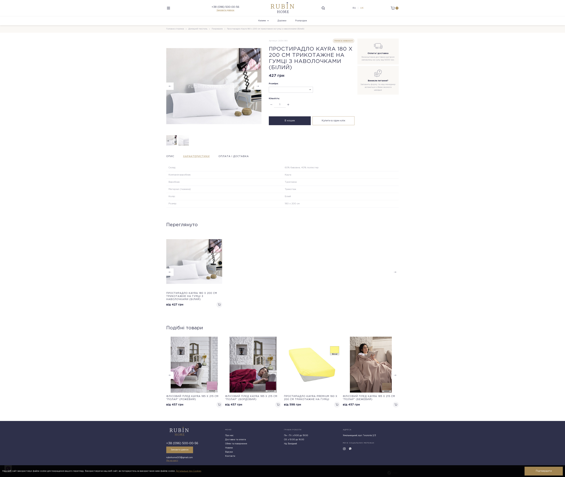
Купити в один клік (333, 121)
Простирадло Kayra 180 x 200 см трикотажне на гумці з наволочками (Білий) (191, 296)
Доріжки (281, 21)
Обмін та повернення (236, 444)
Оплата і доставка (233, 156)
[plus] (288, 104)
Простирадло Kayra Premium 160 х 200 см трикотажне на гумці (310, 398)
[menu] (168, 8)
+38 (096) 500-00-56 (225, 7)
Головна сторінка (175, 29)
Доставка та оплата (235, 440)
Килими (262, 21)
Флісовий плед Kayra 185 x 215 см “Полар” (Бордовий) (251, 398)
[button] (257, 86)
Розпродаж (301, 21)
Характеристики (196, 156)
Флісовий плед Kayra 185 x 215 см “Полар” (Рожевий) (192, 398)
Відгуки (229, 452)
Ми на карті (172, 461)
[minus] (271, 104)
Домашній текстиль (197, 29)
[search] (323, 8)
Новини (229, 448)
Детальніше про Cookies (188, 471)
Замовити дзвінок (225, 10)
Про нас (229, 435)
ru (354, 8)
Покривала (217, 29)
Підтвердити (544, 471)
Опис (170, 156)
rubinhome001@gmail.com (179, 457)
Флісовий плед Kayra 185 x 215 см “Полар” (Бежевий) (369, 398)
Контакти (230, 456)
